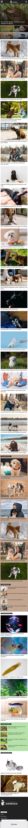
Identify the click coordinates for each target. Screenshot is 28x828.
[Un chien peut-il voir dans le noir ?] (14, 299)
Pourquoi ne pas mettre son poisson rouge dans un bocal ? (13, 719)
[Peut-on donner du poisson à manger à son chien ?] (14, 216)
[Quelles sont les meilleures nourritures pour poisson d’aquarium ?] (14, 624)
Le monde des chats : (6, 584)
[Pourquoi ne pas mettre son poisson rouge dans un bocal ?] (14, 709)
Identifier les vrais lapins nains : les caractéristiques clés (10, 794)
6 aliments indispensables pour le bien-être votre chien (13, 185)
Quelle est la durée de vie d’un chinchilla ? (11, 773)
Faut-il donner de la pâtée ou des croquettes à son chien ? (14, 288)
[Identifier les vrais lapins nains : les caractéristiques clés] (14, 783)
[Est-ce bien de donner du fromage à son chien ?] (14, 340)
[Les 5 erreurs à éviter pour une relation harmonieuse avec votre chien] (14, 109)
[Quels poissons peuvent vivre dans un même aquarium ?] (14, 645)
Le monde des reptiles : (6, 724)
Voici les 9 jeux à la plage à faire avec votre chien (6, 37)
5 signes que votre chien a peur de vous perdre (13, 79)
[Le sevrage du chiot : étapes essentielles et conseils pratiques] (14, 467)
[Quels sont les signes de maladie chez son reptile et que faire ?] (4, 747)
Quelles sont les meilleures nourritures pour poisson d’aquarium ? (12, 634)
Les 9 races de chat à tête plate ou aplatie (17, 593)
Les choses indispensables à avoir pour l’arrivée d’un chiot (13, 391)
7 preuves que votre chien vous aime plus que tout (14, 412)
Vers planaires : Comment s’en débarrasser (12, 677)
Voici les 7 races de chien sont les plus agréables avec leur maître (21, 37)
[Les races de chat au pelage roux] (4, 601)
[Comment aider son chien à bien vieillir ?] (14, 319)
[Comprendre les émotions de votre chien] (14, 89)
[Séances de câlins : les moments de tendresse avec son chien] (14, 153)
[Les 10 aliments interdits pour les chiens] (14, 196)
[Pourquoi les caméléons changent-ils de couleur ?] (4, 741)
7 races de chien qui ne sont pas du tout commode (14, 58)
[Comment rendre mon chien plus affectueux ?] (14, 257)
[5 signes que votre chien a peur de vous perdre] (14, 69)
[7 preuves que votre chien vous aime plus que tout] (14, 402)
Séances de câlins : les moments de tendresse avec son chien (13, 163)
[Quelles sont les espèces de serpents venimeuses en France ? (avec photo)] (4, 734)
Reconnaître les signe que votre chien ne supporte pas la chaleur (14, 141)
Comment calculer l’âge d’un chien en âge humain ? (14, 370)
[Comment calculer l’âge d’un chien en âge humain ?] (14, 360)
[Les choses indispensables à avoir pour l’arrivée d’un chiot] (14, 380)
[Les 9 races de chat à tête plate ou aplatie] (4, 595)
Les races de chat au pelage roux (15, 599)
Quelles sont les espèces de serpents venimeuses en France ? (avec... (16, 733)
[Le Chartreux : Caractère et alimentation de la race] (4, 607)
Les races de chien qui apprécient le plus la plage (13, 452)
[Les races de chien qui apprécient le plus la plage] (14, 443)
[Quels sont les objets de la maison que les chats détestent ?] (4, 589)
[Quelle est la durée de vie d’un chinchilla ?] (14, 763)
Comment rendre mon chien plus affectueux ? (13, 267)
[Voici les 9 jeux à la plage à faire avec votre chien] (14, 488)
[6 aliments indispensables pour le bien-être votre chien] (14, 174)
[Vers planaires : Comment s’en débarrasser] (14, 667)
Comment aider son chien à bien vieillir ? (11, 329)
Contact (2, 814)
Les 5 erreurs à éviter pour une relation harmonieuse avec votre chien (11, 120)
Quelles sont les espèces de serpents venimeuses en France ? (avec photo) (6, 30)
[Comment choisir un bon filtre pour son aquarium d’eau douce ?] (14, 687)
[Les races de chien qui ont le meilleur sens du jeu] (14, 422)
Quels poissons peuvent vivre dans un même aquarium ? (12, 656)
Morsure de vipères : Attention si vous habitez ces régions (13, 22)
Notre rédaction (3, 816)
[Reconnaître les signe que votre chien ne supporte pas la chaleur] (14, 131)
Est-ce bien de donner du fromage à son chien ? (13, 349)
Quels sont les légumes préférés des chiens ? (12, 247)
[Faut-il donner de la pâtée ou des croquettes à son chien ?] (14, 277)
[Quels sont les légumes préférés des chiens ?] (14, 237)
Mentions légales (4, 818)
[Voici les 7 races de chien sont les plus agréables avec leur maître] (14, 509)
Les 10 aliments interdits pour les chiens (11, 206)
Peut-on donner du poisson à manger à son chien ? (14, 226)
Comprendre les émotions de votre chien (11, 99)
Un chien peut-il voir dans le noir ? (9, 309)
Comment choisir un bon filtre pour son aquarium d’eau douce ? (14, 697)
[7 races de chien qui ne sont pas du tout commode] (14, 49)
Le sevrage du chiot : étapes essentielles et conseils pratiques (20, 30)
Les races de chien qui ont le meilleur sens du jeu (13, 432)
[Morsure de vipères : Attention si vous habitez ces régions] (14, 14)
